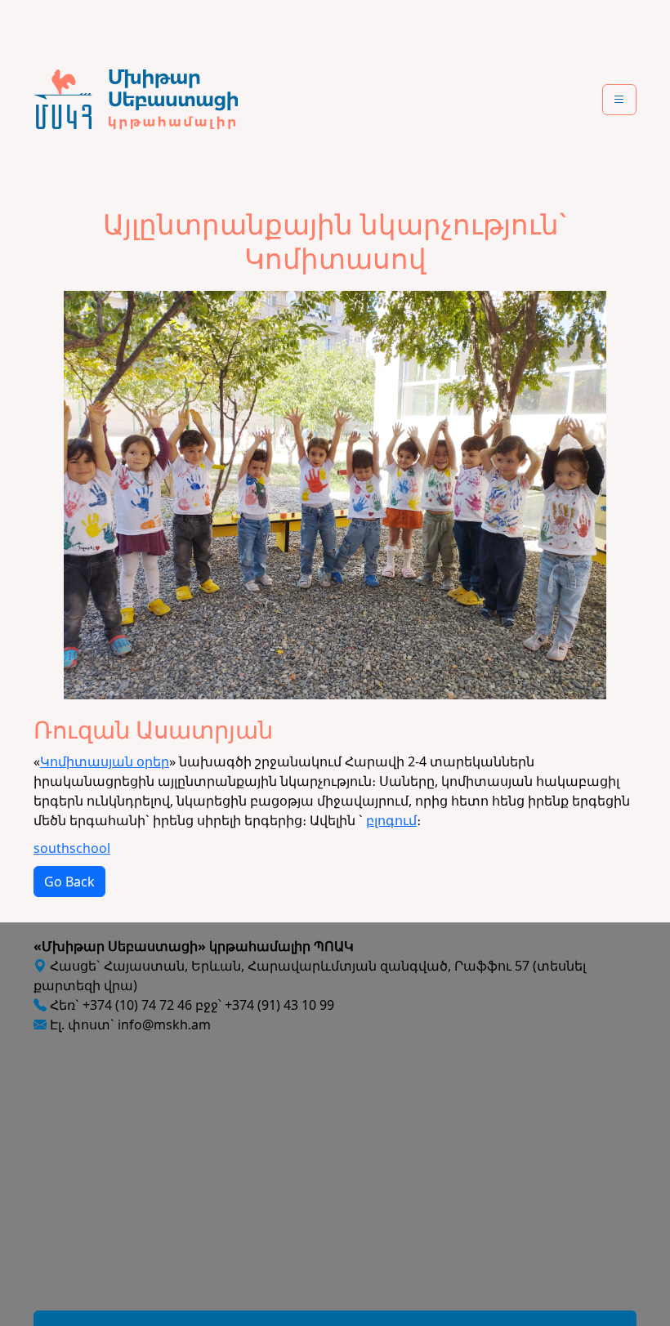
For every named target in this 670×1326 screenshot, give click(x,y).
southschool (72, 848)
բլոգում (391, 820)
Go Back (69, 882)
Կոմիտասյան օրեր (104, 761)
